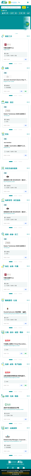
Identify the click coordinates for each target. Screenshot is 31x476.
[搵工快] (19, 461)
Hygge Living (6, 49)
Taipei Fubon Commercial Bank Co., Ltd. (12, 441)
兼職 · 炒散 (5, 13)
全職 (25, 59)
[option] (15, 50)
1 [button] (11, 63)
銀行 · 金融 (14, 13)
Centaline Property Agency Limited (11, 345)
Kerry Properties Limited (9, 181)
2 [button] (15, 63)
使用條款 (16, 472)
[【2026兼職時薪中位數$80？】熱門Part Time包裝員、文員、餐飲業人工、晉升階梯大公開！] (15, 24)
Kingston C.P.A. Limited (9, 81)
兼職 (25, 91)
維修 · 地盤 (22, 13)
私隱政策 (11, 472)
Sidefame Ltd (7, 147)
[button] (3, 7)
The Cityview (7, 115)
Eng (19, 2)
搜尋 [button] (24, 7)
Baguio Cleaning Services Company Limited (13, 409)
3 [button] (20, 63)
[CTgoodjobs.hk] (12, 461)
